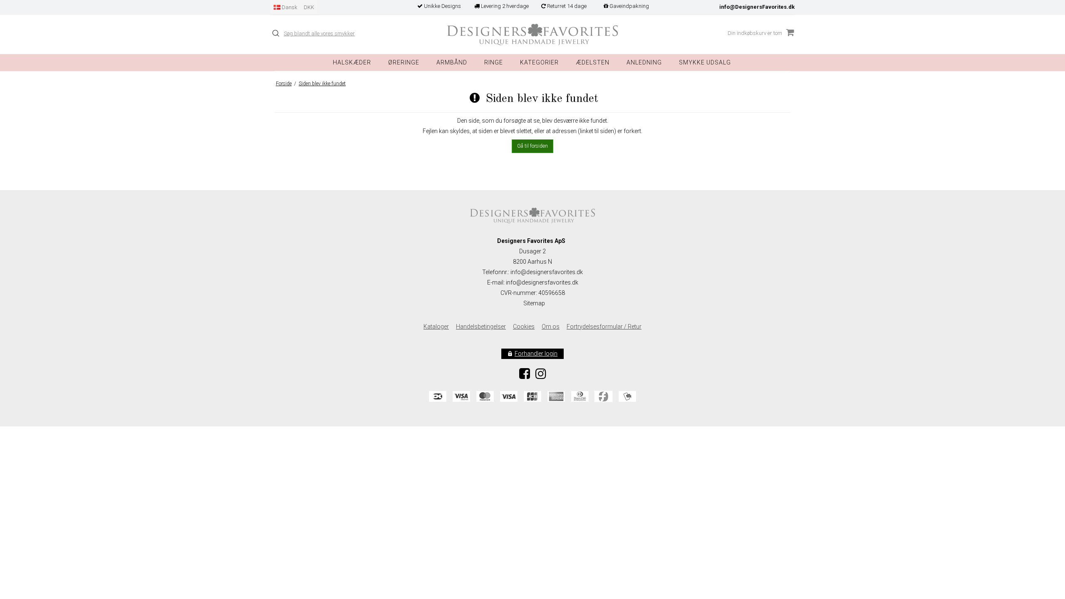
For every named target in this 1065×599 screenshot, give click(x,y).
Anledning (644, 62)
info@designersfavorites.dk (542, 282)
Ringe (493, 62)
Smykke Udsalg (705, 62)
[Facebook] (524, 376)
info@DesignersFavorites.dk (757, 7)
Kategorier (539, 62)
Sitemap (534, 303)
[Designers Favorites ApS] (532, 35)
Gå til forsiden (532, 146)
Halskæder (352, 62)
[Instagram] (540, 376)
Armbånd (451, 62)
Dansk (288, 7)
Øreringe (403, 62)
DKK (309, 7)
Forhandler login (536, 353)
